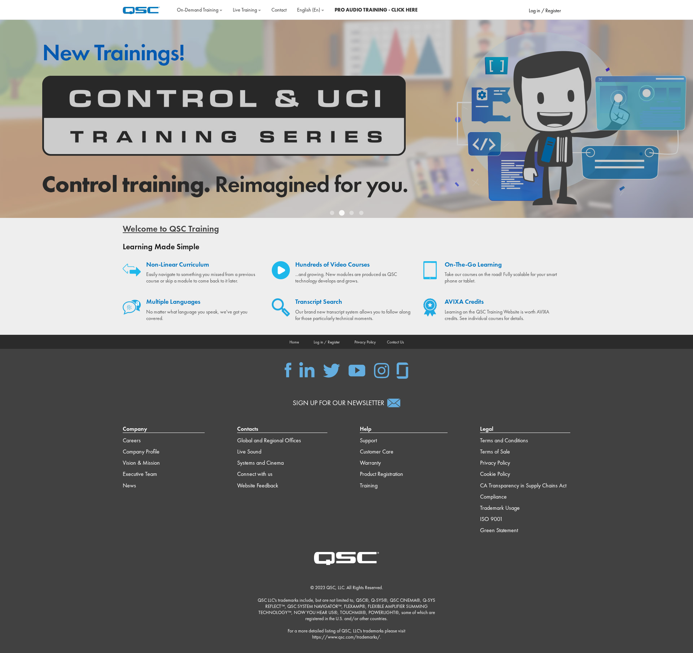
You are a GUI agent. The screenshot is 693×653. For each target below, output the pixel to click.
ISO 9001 (491, 519)
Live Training (245, 9)
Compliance (493, 496)
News (129, 485)
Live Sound (249, 451)
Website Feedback (257, 485)
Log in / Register (545, 10)
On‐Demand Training (198, 9)
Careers (132, 440)
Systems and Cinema (260, 462)
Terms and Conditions (504, 440)
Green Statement (499, 530)
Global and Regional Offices (269, 440)
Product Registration (381, 474)
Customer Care (376, 451)
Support (368, 440)
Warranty (370, 462)
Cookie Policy (495, 474)
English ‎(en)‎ (309, 9)
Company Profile (141, 451)
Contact (279, 9)
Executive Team (140, 474)
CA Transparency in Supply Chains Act (523, 485)
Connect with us (255, 474)
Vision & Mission (141, 462)
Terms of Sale (495, 451)
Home (294, 342)
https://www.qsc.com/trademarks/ (346, 637)
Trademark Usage (500, 508)
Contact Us (395, 342)
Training (369, 485)
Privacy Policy (365, 342)
